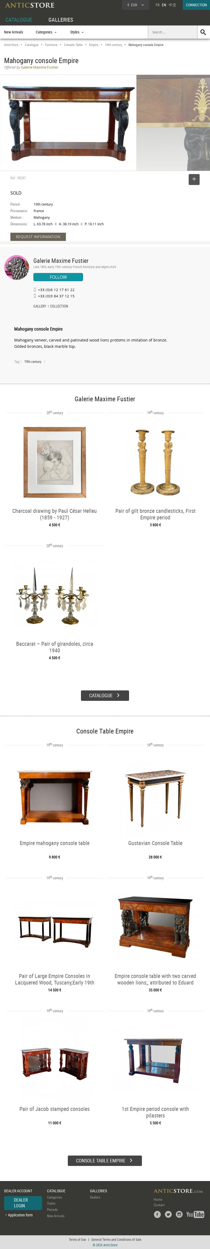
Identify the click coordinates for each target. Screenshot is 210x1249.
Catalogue (32, 45)
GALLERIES (60, 19)
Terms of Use (77, 1239)
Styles (51, 1203)
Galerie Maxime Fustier (61, 260)
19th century (113, 45)
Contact (159, 1204)
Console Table (73, 45)
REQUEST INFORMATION (38, 236)
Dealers (95, 1197)
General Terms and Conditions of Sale (116, 1239)
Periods (52, 1209)
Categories (54, 1197)
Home (158, 1199)
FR (157, 4)
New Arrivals (13, 32)
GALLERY (39, 307)
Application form (20, 1214)
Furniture (51, 45)
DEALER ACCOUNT (18, 1190)
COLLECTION (59, 307)
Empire (93, 45)
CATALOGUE (18, 19)
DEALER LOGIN (21, 1203)
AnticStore (11, 45)
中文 (172, 4)
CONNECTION (196, 4)
